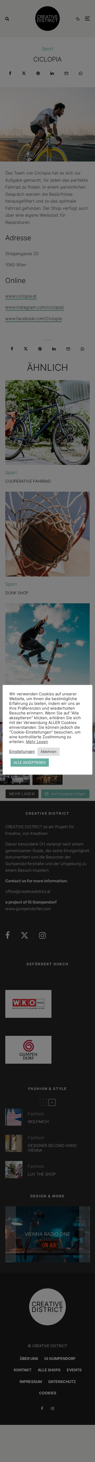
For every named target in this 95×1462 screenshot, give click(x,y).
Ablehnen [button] (48, 751)
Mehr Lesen (37, 741)
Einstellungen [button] (22, 751)
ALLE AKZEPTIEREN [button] (30, 762)
